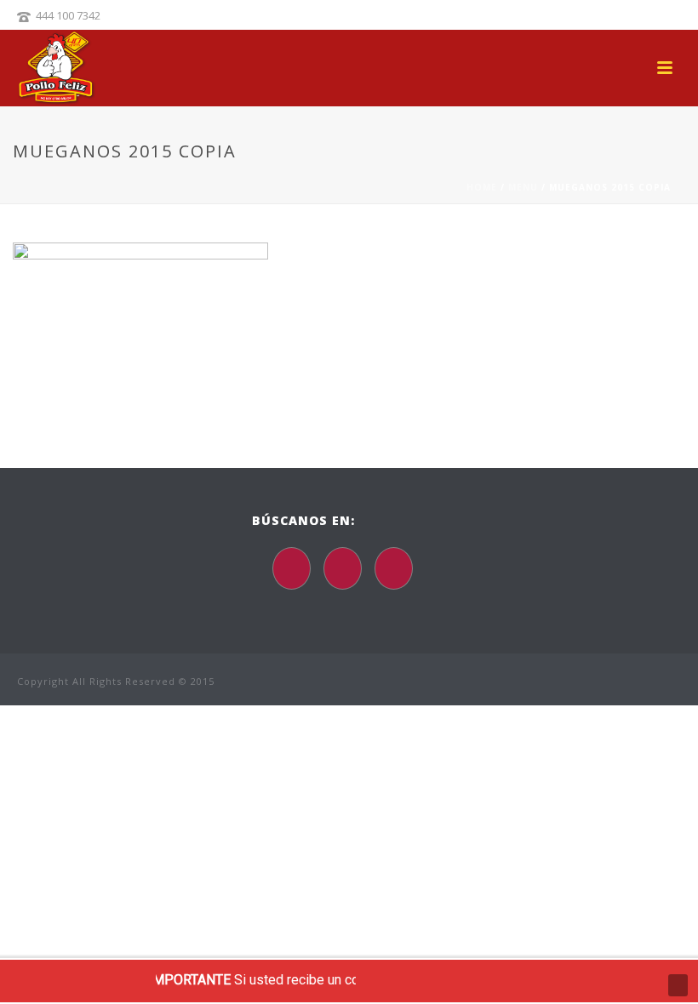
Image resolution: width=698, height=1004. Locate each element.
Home (481, 187)
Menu (523, 187)
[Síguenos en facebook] (291, 568)
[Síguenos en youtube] (394, 568)
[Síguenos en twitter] (342, 568)
